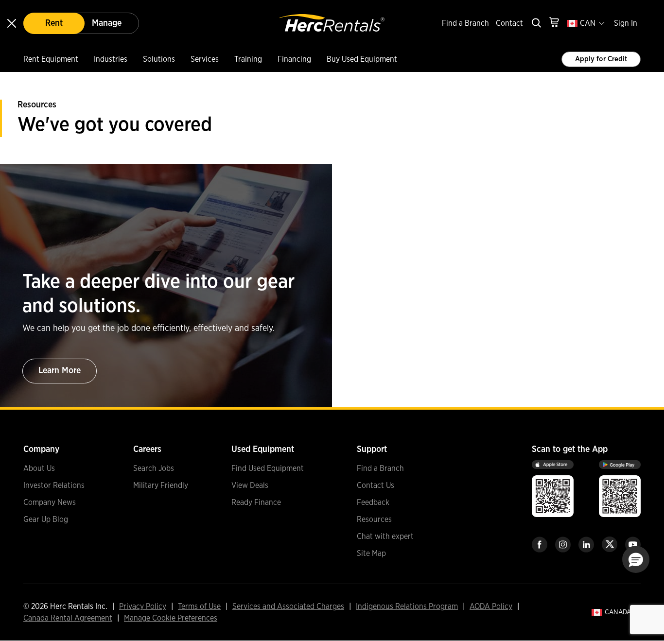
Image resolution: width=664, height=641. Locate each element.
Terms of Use (199, 606)
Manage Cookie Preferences (170, 618)
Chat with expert (385, 536)
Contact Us (375, 485)
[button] (635, 559)
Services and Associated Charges (288, 606)
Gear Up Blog (45, 519)
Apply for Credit (601, 59)
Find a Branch (465, 23)
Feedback (373, 502)
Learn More (59, 370)
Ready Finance (256, 502)
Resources (374, 519)
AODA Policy (491, 606)
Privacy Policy (142, 606)
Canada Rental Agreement (67, 618)
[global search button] (536, 23)
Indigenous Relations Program (407, 606)
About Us (39, 468)
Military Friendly (160, 485)
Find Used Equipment (267, 468)
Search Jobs (153, 468)
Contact (509, 23)
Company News (49, 502)
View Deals (249, 485)
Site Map (371, 553)
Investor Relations (54, 485)
